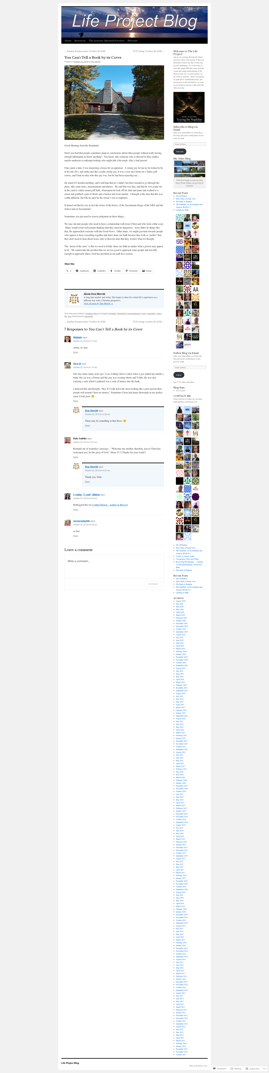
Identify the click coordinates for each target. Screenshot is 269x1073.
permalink (89, 316)
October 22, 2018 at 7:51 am (85, 442)
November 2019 (182, 788)
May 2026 (180, 609)
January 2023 (181, 713)
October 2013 (181, 987)
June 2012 (180, 1032)
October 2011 (181, 1054)
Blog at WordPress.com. (199, 1065)
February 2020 (181, 780)
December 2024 (182, 657)
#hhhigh (77, 337)
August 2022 (181, 718)
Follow (179, 375)
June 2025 (180, 640)
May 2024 (180, 676)
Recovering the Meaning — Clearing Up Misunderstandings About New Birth (189, 564)
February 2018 (181, 841)
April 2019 (180, 802)
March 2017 (180, 872)
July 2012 (179, 1029)
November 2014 (182, 951)
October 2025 (181, 629)
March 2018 (180, 839)
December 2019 (182, 785)
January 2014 (181, 979)
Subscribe (180, 151)
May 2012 (180, 1035)
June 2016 (180, 897)
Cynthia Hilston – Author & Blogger (110, 504)
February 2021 (181, 769)
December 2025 (182, 623)
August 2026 (181, 601)
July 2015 (179, 928)
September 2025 (182, 631)
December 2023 (182, 687)
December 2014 (182, 948)
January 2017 (181, 878)
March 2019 (180, 805)
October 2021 (181, 746)
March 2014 (180, 973)
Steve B (77, 363)
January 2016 (181, 911)
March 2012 (180, 1040)
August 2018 (181, 825)
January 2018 (181, 844)
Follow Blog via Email (186, 353)
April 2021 (180, 763)
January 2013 (181, 1012)
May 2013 (180, 1001)
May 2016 (180, 900)
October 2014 (181, 953)
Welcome (132, 40)
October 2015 (181, 920)
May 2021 (180, 760)
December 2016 (182, 881)
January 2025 (181, 654)
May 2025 (180, 643)
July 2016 (179, 895)
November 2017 (182, 850)
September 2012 (182, 1023)
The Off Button (181, 196)
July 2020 (179, 771)
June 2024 (180, 673)
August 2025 (181, 634)
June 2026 (180, 606)
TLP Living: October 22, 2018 (148, 51)
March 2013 (180, 1007)
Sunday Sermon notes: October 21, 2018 (84, 51)
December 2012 (182, 1015)
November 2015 (182, 917)
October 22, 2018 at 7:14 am (85, 341)
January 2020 (181, 783)
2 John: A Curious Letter (185, 556)
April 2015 (180, 937)
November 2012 (182, 1018)
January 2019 (181, 811)
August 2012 (181, 1026)
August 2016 (181, 892)
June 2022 (180, 724)
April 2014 (180, 970)
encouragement (134, 313)
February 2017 (181, 875)
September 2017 (182, 855)
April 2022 (180, 729)
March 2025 (180, 648)
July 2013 (179, 995)
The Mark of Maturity (184, 201)
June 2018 (180, 830)
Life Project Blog (70, 1062)
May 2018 (180, 833)
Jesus (159, 313)
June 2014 (180, 965)
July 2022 (179, 721)
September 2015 (182, 923)
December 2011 (182, 1049)
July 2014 (179, 962)
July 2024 (179, 671)
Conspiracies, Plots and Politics (187, 559)
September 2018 (182, 822)
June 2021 (180, 757)
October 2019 (181, 791)
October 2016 (181, 886)
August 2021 (181, 752)
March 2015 (180, 939)
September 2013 (182, 990)
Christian (112, 313)
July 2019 (179, 794)
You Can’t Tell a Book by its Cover (93, 58)
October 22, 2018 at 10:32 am (97, 414)
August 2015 (181, 925)
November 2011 (182, 1051)
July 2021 (179, 755)
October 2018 (181, 819)
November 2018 (182, 816)
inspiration (151, 313)
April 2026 (180, 612)
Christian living (91, 313)
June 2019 (180, 797)
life (65, 316)
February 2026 (181, 617)
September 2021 (182, 749)
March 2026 (180, 615)
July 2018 (179, 827)
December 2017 (182, 847)
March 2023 (180, 707)
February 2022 (181, 735)
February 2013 (181, 1009)
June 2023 (180, 699)
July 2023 (179, 696)
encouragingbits (81, 521)
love (69, 316)
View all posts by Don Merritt (98, 303)
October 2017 (181, 853)
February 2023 (181, 710)
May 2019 (180, 799)
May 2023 (180, 701)
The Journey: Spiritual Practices (106, 40)
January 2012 (181, 1046)
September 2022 (182, 715)
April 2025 (180, 645)
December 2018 (182, 813)
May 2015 (180, 934)
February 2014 (181, 976)
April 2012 (180, 1037)
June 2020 (180, 774)
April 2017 (180, 869)
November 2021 (182, 743)
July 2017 (179, 861)
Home (68, 40)
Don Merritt (95, 61)
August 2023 (181, 693)
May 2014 (180, 967)
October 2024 (181, 662)
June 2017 (180, 864)
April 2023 (180, 704)
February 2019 (181, 808)
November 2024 (182, 659)
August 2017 (181, 858)
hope (144, 313)
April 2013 (180, 1004)
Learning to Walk (182, 210)
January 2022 (181, 738)
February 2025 (181, 651)
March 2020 (180, 777)
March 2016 (180, 906)
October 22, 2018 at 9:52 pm (85, 524)
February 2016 (181, 909)
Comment (153, 584)
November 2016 (182, 883)
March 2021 (180, 766)
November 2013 (182, 984)
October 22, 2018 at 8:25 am (85, 498)
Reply (75, 352)
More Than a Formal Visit (185, 198)
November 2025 (182, 626)
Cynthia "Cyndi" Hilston (86, 494)
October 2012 (181, 1021)
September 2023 (182, 690)
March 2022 (180, 732)
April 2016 (180, 903)
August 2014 (181, 959)
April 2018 (180, 836)
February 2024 (181, 685)
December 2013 (182, 981)
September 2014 (182, 956)
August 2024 (181, 668)
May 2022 (180, 727)
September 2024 (182, 665)
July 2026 (179, 603)
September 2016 (182, 889)
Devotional (121, 313)
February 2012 (181, 1043)
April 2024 (180, 679)
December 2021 (182, 741)
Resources (80, 40)
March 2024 (180, 682)
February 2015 (181, 942)
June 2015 (180, 931)
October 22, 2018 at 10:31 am (97, 470)
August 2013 (181, 993)
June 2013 (180, 998)
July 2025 (179, 637)
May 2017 (180, 867)
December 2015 (182, 914)
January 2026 (181, 620)
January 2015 (181, 945)
